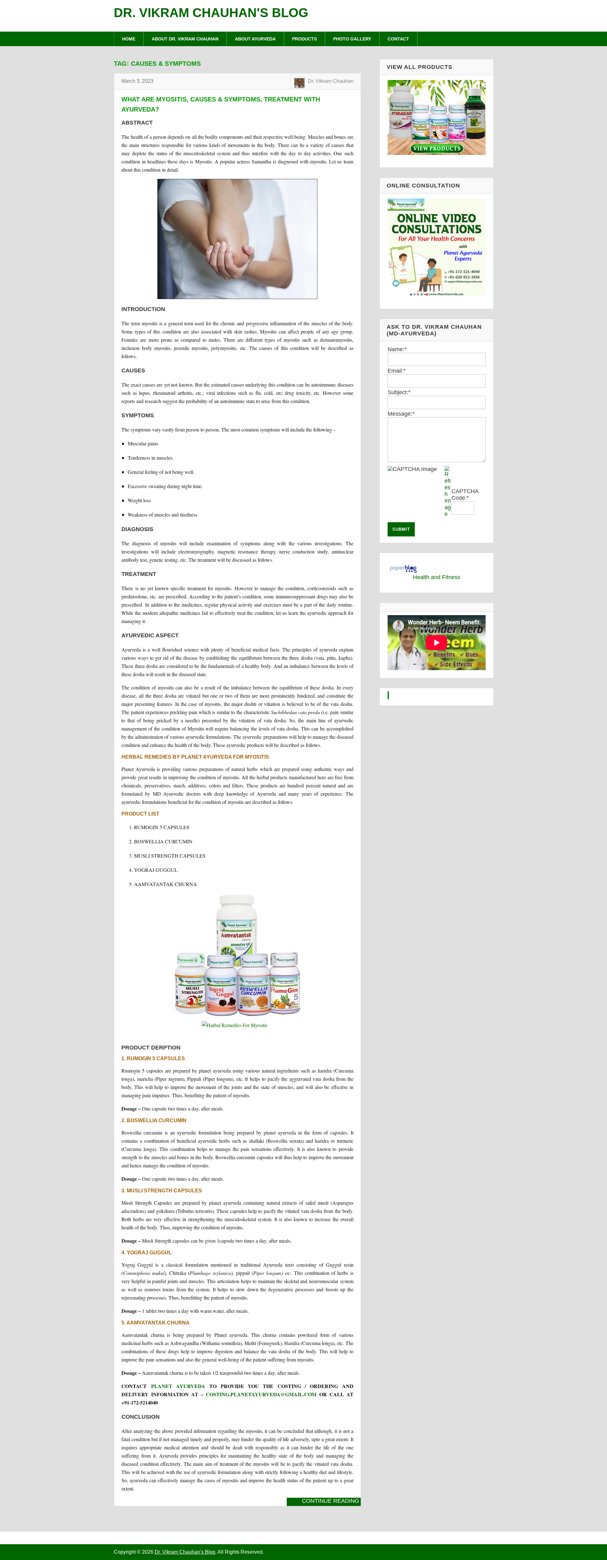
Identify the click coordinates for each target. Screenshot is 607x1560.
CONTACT (398, 38)
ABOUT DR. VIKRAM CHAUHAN (185, 38)
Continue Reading (330, 1501)
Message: (401, 414)
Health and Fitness (436, 577)
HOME (128, 38)
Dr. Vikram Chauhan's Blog (211, 13)
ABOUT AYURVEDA (255, 38)
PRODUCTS (304, 38)
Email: (397, 371)
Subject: (399, 392)
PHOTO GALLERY (352, 38)
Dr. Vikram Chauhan (330, 81)
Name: (397, 349)
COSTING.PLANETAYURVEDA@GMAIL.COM (261, 1394)
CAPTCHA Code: (464, 494)
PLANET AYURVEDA (178, 1386)
